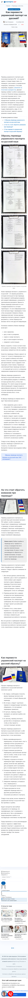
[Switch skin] (23, 2)
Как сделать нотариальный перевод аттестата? (20, 920)
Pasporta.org (16, 961)
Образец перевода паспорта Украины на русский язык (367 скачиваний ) (12, 457)
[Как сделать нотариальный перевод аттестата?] (21, 913)
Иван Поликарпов (9, 22)
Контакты (14, 976)
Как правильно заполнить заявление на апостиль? (7, 935)
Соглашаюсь (14, 994)
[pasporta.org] (10, 2)
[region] (14, 988)
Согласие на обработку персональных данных (14, 974)
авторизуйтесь (6, 873)
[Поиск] (26, 2)
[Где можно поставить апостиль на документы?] (21, 929)
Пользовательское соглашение (14, 966)
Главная (8, 5)
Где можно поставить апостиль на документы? (21, 935)
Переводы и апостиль (17, 5)
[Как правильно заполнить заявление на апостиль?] (7, 929)
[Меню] (2, 2)
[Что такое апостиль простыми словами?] (7, 913)
